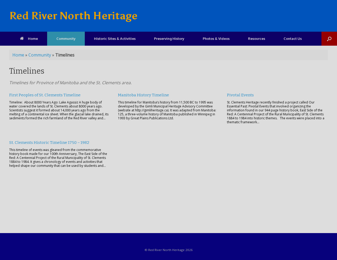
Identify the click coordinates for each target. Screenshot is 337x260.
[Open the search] (329, 39)
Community (66, 38)
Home (33, 38)
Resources (256, 38)
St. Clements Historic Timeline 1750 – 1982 (49, 142)
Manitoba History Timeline (143, 95)
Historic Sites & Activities (115, 38)
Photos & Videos (216, 38)
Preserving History (169, 38)
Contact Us (293, 38)
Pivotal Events (240, 95)
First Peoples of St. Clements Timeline (45, 95)
